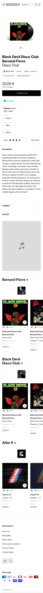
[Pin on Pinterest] (13, 140)
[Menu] (3, 4)
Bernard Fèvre (13, 61)
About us (5, 531)
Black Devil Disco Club (20, 57)
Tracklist (5, 206)
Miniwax (10, 590)
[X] (10, 561)
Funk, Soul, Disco (8, 76)
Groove (19, 71)
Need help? (35, 140)
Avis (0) (5, 214)
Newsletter (6, 535)
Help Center (7, 540)
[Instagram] (5, 561)
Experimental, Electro (23, 76)
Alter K (9, 118)
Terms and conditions (11, 544)
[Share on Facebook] (10, 140)
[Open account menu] (35, 4)
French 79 (6, 495)
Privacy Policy (8, 548)
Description (7, 149)
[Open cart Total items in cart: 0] (39, 4)
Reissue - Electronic (30, 71)
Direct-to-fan (10, 71)
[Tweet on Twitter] (16, 140)
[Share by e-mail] (20, 140)
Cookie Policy (8, 552)
